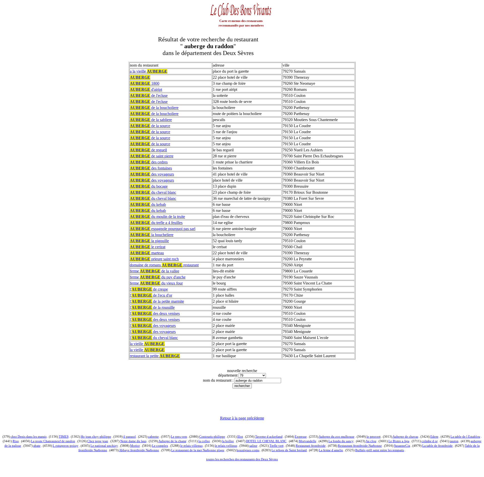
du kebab (148, 204)
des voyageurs (152, 174)
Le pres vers (179, 436)
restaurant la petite (155, 356)
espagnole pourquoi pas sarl (162, 229)
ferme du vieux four (156, 283)
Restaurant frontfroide (311, 445)
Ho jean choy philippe (96, 436)
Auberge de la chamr (172, 441)
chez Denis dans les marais (29, 436)
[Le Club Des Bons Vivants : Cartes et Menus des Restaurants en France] (241, 16)
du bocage (149, 186)
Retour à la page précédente (242, 418)
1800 (144, 83)
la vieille (147, 344)
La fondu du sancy (341, 441)
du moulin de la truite (157, 216)
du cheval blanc (153, 192)
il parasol (129, 436)
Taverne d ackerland (269, 436)
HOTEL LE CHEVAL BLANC (266, 441)
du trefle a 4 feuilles (156, 222)
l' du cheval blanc (154, 337)
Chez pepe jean (97, 441)
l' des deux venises (155, 313)
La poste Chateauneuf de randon (53, 441)
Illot (240, 436)
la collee (204, 441)
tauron (454, 441)
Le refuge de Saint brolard (289, 450)
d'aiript (146, 89)
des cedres (149, 162)
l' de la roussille (152, 307)
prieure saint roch (154, 259)
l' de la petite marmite (157, 301)
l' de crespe (149, 289)
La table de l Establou (465, 436)
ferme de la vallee (154, 271)
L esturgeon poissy (65, 445)
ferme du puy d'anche (158, 277)
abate (37, 445)
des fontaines (151, 168)
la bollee (228, 441)
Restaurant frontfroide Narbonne (360, 445)
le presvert (374, 436)
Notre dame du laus (133, 441)
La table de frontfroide (437, 445)
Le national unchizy (104, 445)
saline (253, 445)
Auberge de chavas (405, 436)
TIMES (64, 436)
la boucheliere (151, 235)
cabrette (153, 436)
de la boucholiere (154, 107)
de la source (150, 126)
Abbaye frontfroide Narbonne (139, 450)
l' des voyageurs (153, 325)
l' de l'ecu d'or (151, 295)
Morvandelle (307, 441)
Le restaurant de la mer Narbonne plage (197, 450)
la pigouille (149, 241)
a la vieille (148, 71)
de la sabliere (151, 120)
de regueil (148, 150)
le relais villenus (191, 445)
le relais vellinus (226, 445)
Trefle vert (276, 445)
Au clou (371, 441)
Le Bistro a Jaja (398, 441)
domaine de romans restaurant (164, 265)
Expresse (301, 436)
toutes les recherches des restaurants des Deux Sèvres (242, 459)
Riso (16, 441)
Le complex (160, 445)
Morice (135, 445)
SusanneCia (402, 445)
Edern (434, 436)
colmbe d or (429, 441)
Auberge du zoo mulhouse (336, 436)
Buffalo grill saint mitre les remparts (379, 450)
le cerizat (147, 247)
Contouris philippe (212, 436)
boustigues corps (247, 450)
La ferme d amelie (331, 450)
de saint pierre (151, 156)
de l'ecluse (149, 95)
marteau (147, 253)
